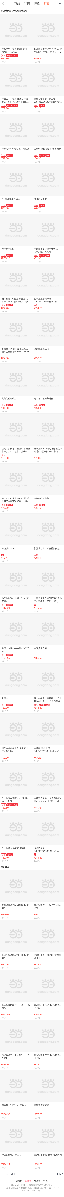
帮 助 (45, 1181)
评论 (37, 3)
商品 (17, 3)
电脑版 (37, 1181)
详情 (27, 3)
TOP (61, 1174)
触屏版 (28, 1181)
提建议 (19, 1181)
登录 (5, 1174)
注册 (13, 1174)
